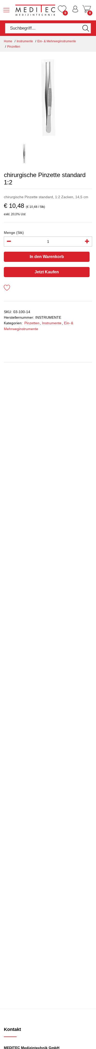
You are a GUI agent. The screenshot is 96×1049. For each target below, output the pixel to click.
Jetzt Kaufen (47, 272)
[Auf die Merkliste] (7, 288)
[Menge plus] (87, 241)
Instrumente (25, 41)
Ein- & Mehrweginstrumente (56, 41)
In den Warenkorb (47, 256)
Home (8, 41)
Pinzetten (13, 46)
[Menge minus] (9, 241)
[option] (48, 97)
